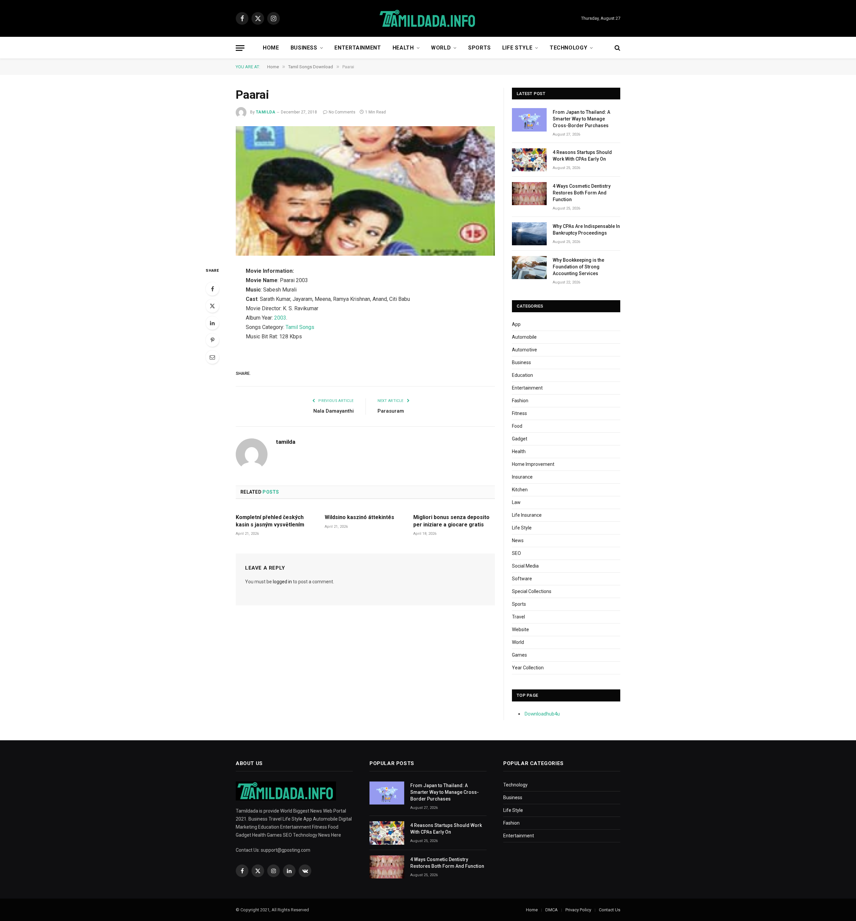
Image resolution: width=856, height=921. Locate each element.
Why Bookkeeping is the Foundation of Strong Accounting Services (578, 266)
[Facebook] (212, 289)
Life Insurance (527, 515)
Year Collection (528, 667)
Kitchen (520, 489)
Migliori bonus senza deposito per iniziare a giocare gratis (451, 521)
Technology (568, 48)
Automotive (524, 349)
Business (304, 48)
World (441, 48)
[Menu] (240, 48)
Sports (479, 48)
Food (517, 426)
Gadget (519, 438)
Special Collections (531, 591)
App (516, 324)
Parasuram (391, 411)
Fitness (519, 413)
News (518, 540)
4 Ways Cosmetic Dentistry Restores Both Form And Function (582, 192)
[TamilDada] (428, 18)
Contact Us (609, 909)
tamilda (265, 112)
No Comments (342, 112)
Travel (518, 616)
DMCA (551, 909)
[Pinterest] (212, 340)
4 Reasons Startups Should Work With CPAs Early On (582, 156)
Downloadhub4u (542, 714)
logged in (282, 581)
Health (403, 48)
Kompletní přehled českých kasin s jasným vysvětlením (270, 521)
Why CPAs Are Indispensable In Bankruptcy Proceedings (586, 230)
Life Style (517, 48)
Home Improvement (533, 464)
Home (271, 48)
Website (520, 629)
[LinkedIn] (212, 323)
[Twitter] (212, 306)
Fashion (520, 400)
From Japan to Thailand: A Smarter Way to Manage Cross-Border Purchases (581, 118)
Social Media (525, 566)
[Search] (616, 48)
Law (516, 502)
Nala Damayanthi (333, 411)
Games (519, 655)
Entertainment (357, 48)
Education (522, 375)
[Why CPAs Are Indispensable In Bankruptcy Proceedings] (529, 233)
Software (522, 578)
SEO (516, 553)
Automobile (524, 337)
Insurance (522, 477)
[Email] (212, 357)
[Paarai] (365, 191)
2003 (280, 318)
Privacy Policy (578, 909)
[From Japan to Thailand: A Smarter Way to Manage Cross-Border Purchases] (529, 119)
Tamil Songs (300, 327)
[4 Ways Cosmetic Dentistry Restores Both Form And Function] (529, 193)
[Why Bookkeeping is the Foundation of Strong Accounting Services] (529, 267)
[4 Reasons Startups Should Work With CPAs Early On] (529, 159)
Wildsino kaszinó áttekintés (359, 517)
